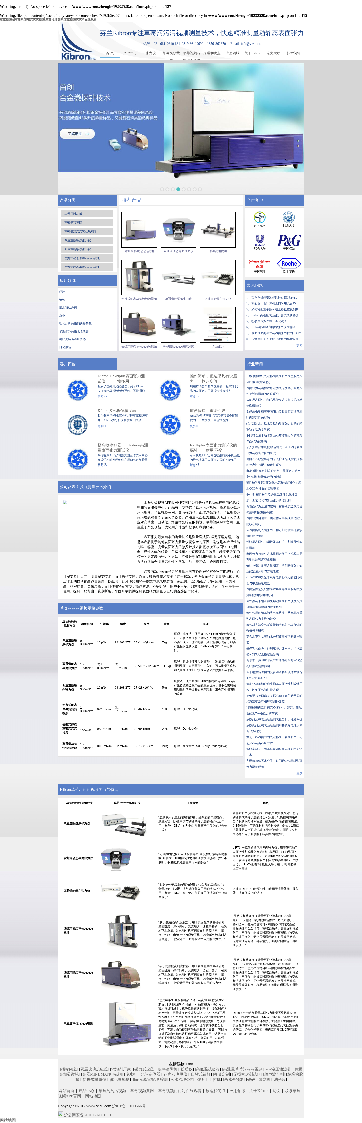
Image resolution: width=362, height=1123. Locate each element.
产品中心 (130, 53)
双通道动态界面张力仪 (178, 251)
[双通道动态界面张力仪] (178, 229)
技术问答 (294, 53)
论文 (276, 1091)
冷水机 (131, 1074)
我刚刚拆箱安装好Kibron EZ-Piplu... (274, 297)
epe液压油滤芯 (278, 1069)
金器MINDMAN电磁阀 (102, 1074)
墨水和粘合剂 (68, 307)
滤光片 (280, 1079)
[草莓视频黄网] (217, 229)
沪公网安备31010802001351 (87, 1115)
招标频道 (69, 1069)
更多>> (102, 396)
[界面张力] (217, 324)
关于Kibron (253, 53)
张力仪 (151, 53)
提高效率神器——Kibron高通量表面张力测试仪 (123, 447)
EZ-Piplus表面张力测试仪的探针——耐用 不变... (213, 447)
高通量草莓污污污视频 (139, 251)
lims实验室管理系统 (150, 1079)
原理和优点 (212, 53)
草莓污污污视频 (112, 1091)
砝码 (251, 1079)
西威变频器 (234, 1079)
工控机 (215, 1079)
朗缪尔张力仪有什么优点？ (269, 321)
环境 (62, 292)
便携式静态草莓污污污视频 (82, 267)
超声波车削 (274, 1074)
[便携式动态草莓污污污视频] (139, 277)
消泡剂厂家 (121, 1069)
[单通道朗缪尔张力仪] (178, 277)
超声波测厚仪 (175, 1074)
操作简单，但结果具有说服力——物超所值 (213, 378)
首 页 (110, 53)
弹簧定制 (222, 1074)
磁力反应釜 (144, 1069)
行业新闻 (255, 364)
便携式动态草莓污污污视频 (82, 258)
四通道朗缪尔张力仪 (77, 249)
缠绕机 (264, 1079)
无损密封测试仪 (247, 1074)
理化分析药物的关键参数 (75, 323)
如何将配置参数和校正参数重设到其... (276, 309)
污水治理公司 (182, 1079)
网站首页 (66, 1091)
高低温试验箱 (208, 1069)
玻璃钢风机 (167, 1069)
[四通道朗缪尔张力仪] (217, 277)
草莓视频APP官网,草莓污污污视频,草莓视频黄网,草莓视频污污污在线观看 (48, 19)
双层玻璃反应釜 (94, 1069)
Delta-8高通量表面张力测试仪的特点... (276, 315)
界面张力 (218, 346)
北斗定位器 (150, 1074)
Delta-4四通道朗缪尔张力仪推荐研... (274, 327)
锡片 (201, 1079)
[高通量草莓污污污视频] (139, 229)
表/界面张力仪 (73, 213)
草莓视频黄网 (171, 54)
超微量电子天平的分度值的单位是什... (276, 339)
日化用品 (65, 347)
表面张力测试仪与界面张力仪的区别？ (276, 333)
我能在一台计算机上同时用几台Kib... (275, 303)
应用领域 (232, 53)
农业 (62, 315)
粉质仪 (187, 1069)
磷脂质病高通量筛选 (72, 339)
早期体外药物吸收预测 (74, 331)
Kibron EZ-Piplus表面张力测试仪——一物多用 (121, 378)
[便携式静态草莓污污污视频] (139, 324)
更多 (299, 345)
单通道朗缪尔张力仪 (77, 240)
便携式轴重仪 (94, 1079)
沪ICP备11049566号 (129, 1106)
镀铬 (62, 300)
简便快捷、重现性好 (207, 411)
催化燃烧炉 (120, 1079)
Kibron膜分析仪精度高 (117, 411)
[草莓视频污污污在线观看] (178, 324)
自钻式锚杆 (201, 1074)
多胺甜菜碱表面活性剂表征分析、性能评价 (274, 719)
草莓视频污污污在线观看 (191, 54)
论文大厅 (273, 53)
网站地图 (93, 1096)
